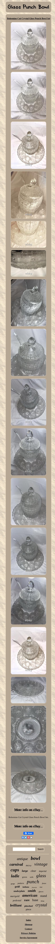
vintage (41, 864)
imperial (42, 871)
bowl (35, 858)
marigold (14, 896)
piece (28, 909)
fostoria (34, 887)
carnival (16, 864)
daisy (28, 865)
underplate (19, 891)
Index (28, 920)
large (25, 870)
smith (32, 891)
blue (42, 901)
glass (41, 875)
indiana (26, 887)
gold (17, 886)
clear (33, 870)
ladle (15, 876)
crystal (41, 905)
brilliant (16, 905)
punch (33, 881)
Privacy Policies (28, 933)
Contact (28, 929)
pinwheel (28, 906)
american (29, 895)
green (24, 877)
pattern (21, 883)
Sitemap (28, 924)
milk (31, 877)
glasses (41, 892)
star (41, 887)
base (35, 900)
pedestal (17, 900)
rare (26, 900)
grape (13, 884)
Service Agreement (28, 937)
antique (22, 859)
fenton (44, 883)
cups (15, 869)
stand (43, 896)
